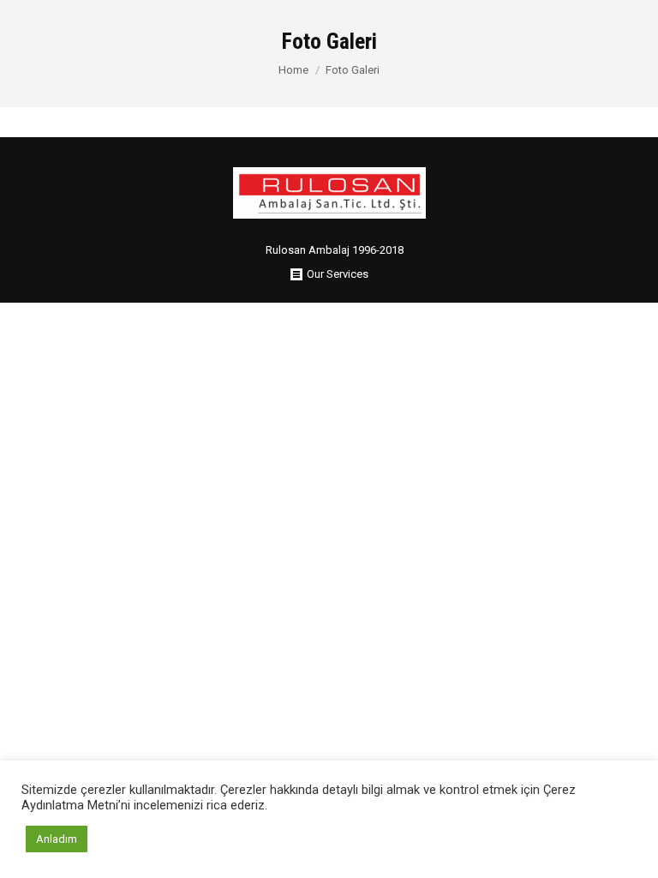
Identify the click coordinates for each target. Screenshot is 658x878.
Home (293, 69)
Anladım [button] (56, 839)
